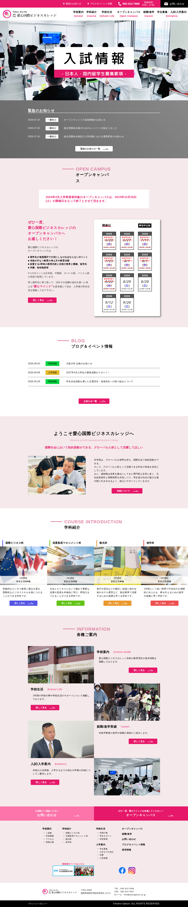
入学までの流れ (107, 852)
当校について (123, 491)
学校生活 (100, 829)
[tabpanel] (94, 60)
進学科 (69, 842)
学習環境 (104, 839)
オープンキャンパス (132, 829)
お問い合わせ (177, 3)
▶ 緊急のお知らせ (72, 3)
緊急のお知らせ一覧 (90, 149)
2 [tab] (92, 99)
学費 (102, 855)
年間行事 (104, 833)
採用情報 (126, 850)
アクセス (50, 839)
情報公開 (50, 842)
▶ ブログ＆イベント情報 (99, 3)
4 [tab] (100, 99)
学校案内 (47, 829)
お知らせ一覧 (90, 401)
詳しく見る (38, 300)
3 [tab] (96, 99)
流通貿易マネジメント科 (77, 836)
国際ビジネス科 (73, 833)
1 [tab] (87, 99)
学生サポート (106, 836)
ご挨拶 (49, 833)
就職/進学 (127, 834)
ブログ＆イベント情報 (133, 844)
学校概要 (50, 836)
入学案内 (100, 844)
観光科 (69, 839)
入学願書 (104, 858)
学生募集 (104, 849)
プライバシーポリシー (37, 904)
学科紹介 (66, 829)
